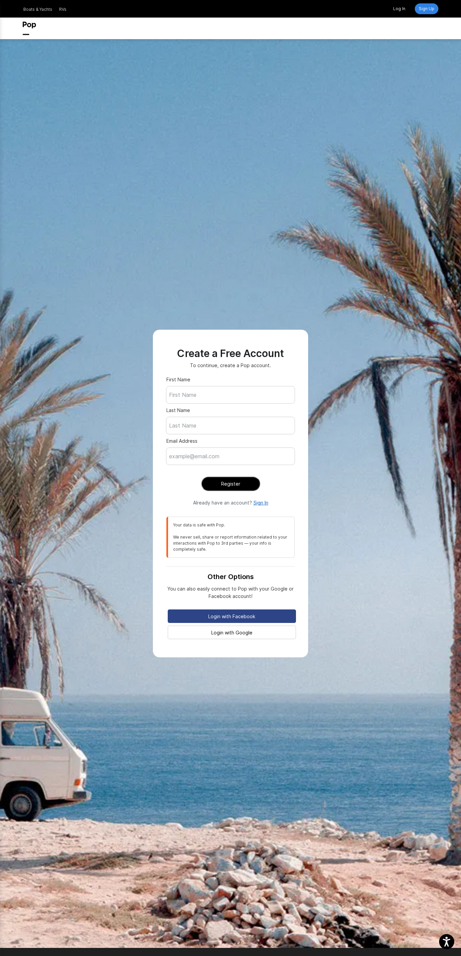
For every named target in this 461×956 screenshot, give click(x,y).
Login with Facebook (231, 616)
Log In (399, 8)
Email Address (181, 441)
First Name (178, 379)
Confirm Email (193, 475)
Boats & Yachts (37, 9)
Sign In (260, 503)
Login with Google (231, 632)
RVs (62, 9)
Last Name (178, 410)
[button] (446, 941)
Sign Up (426, 8)
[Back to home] (29, 28)
